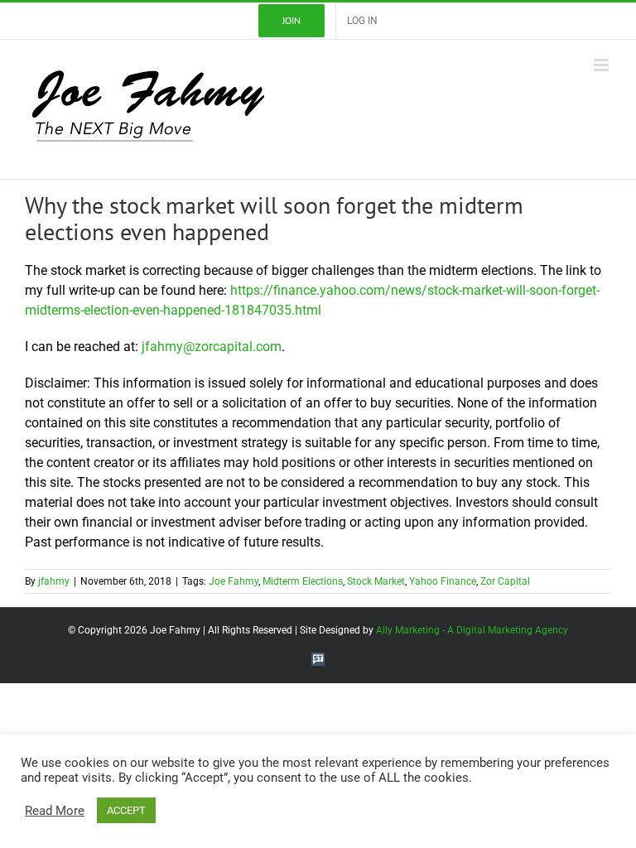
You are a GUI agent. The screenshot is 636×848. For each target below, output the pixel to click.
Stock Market (376, 581)
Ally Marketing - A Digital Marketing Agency (472, 630)
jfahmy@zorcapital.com (212, 346)
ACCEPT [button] (126, 810)
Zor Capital (505, 581)
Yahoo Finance (442, 581)
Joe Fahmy (233, 581)
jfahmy (54, 581)
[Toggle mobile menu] (602, 65)
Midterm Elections (303, 581)
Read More (54, 810)
